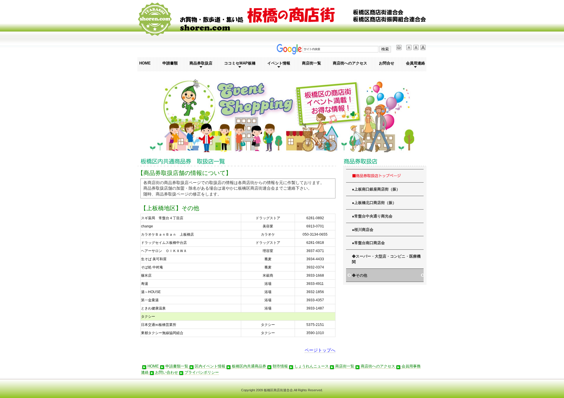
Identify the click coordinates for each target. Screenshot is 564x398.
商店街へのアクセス (350, 63)
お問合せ (386, 63)
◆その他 (359, 275)
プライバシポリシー (201, 372)
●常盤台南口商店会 (368, 243)
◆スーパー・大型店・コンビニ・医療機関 (386, 259)
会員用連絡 (415, 63)
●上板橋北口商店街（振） (374, 203)
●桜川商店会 (362, 230)
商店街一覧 (311, 63)
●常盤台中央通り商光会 (372, 216)
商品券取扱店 (200, 63)
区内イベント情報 (210, 366)
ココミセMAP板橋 (240, 63)
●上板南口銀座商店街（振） (376, 189)
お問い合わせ (166, 372)
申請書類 (170, 63)
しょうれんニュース (311, 366)
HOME (145, 63)
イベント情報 (278, 63)
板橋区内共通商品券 (249, 366)
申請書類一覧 (176, 366)
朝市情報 (280, 366)
